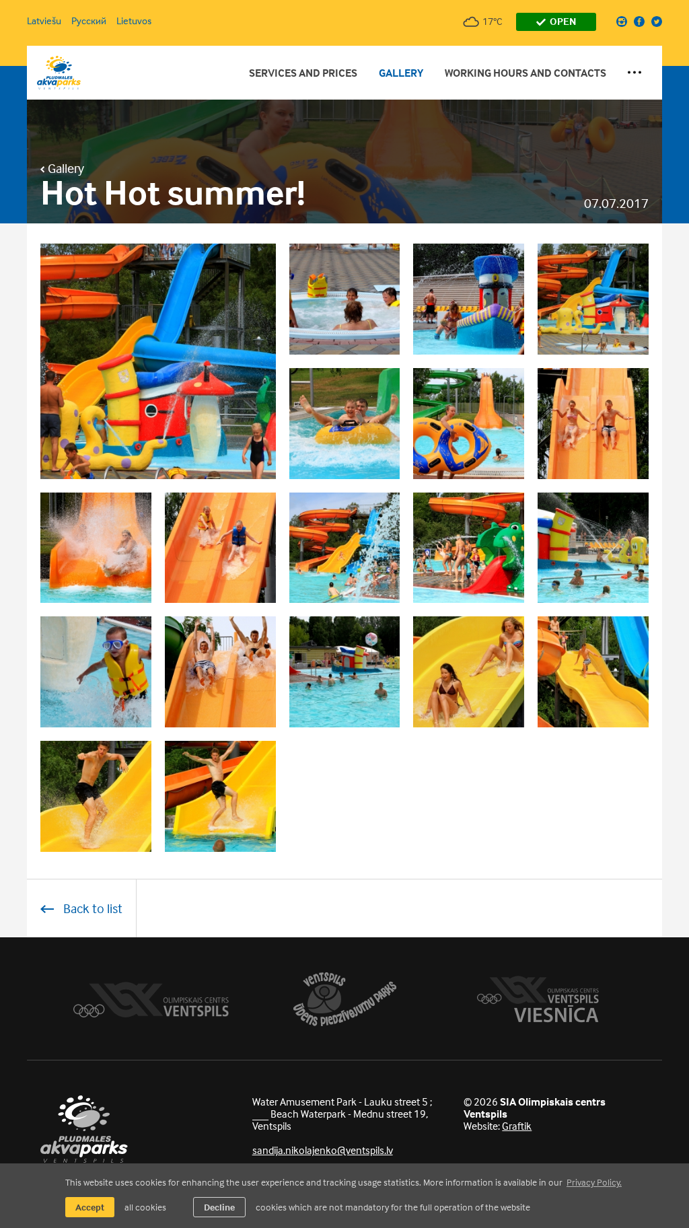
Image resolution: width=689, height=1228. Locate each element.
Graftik (517, 1125)
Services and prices (303, 72)
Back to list (91, 908)
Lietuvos (133, 20)
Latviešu (44, 20)
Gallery (401, 72)
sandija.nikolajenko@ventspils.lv (322, 1150)
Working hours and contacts (525, 72)
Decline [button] (219, 1207)
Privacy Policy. (594, 1182)
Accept (89, 1207)
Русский (88, 20)
